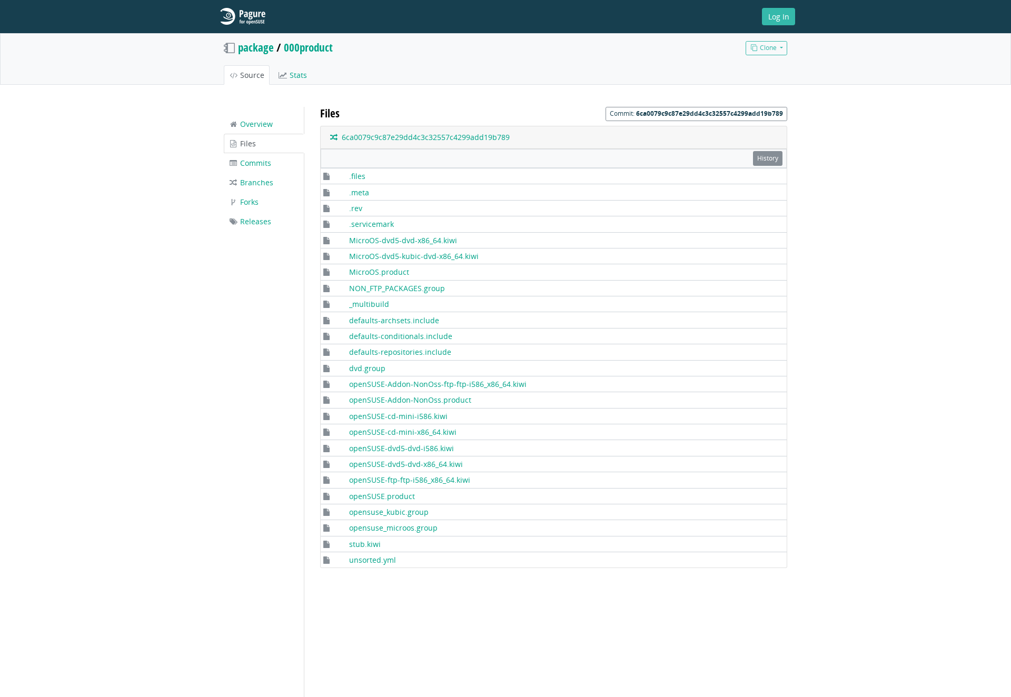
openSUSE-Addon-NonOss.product (410, 400)
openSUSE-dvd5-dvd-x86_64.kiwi (406, 464)
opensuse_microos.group (393, 528)
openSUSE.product (382, 496)
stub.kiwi (365, 544)
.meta (359, 192)
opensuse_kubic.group (389, 512)
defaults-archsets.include (394, 320)
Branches (255, 182)
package (256, 47)
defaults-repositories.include (400, 352)
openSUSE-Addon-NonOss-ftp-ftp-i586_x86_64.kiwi (438, 384)
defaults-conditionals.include (400, 336)
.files (357, 176)
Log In (778, 17)
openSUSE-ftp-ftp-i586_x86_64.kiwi (409, 480)
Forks (248, 202)
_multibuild (369, 304)
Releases (254, 221)
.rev (355, 208)
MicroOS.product (379, 272)
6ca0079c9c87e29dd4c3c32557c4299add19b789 (424, 137)
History (767, 158)
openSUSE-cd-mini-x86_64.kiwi (403, 432)
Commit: (696, 113)
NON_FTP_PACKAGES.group (397, 288)
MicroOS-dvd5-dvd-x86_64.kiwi (403, 240)
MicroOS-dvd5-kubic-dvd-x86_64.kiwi (414, 256)
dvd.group (367, 368)
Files (247, 143)
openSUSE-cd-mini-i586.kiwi (398, 416)
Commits (254, 163)
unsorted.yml (372, 560)
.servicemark (371, 224)
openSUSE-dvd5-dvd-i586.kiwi (401, 448)
